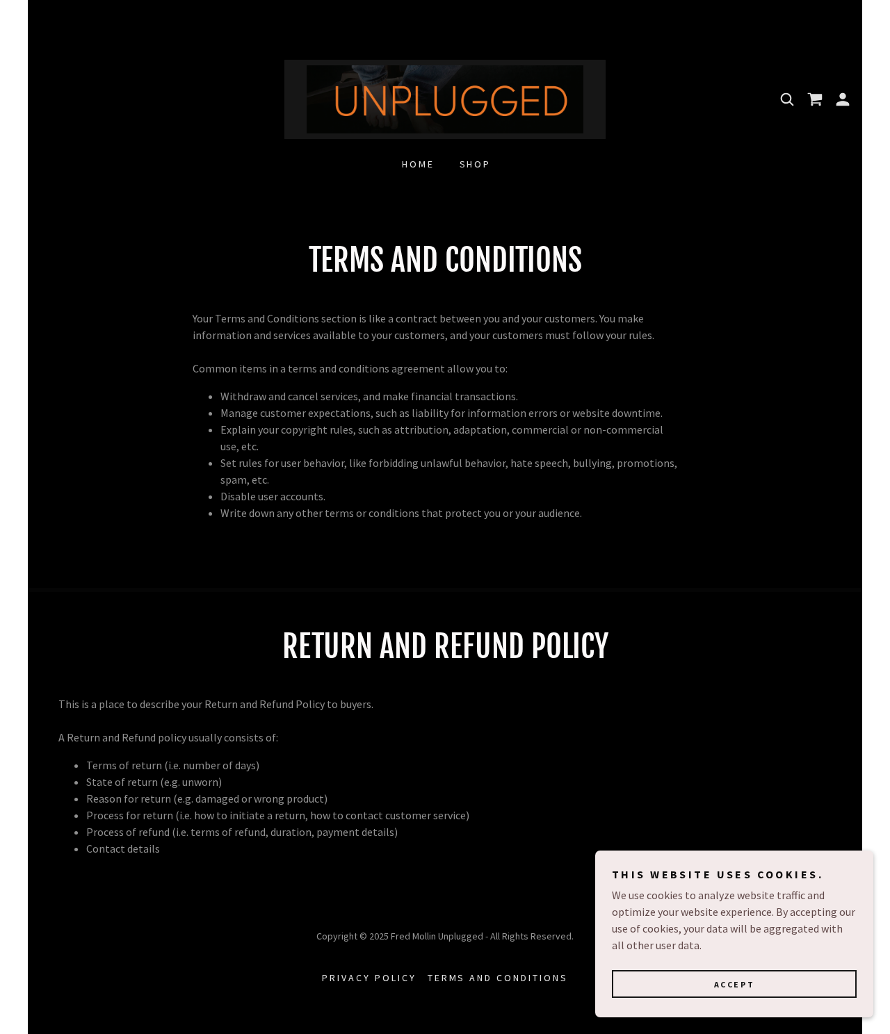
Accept (734, 984)
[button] (843, 99)
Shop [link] (476, 164)
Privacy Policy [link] (369, 977)
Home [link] (418, 164)
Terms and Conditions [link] (498, 977)
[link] (445, 98)
